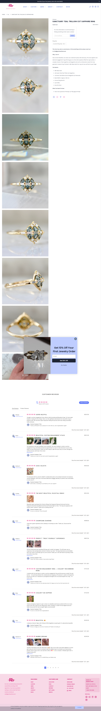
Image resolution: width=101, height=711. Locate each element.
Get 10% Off (64, 361)
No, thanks (64, 365)
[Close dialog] (75, 339)
